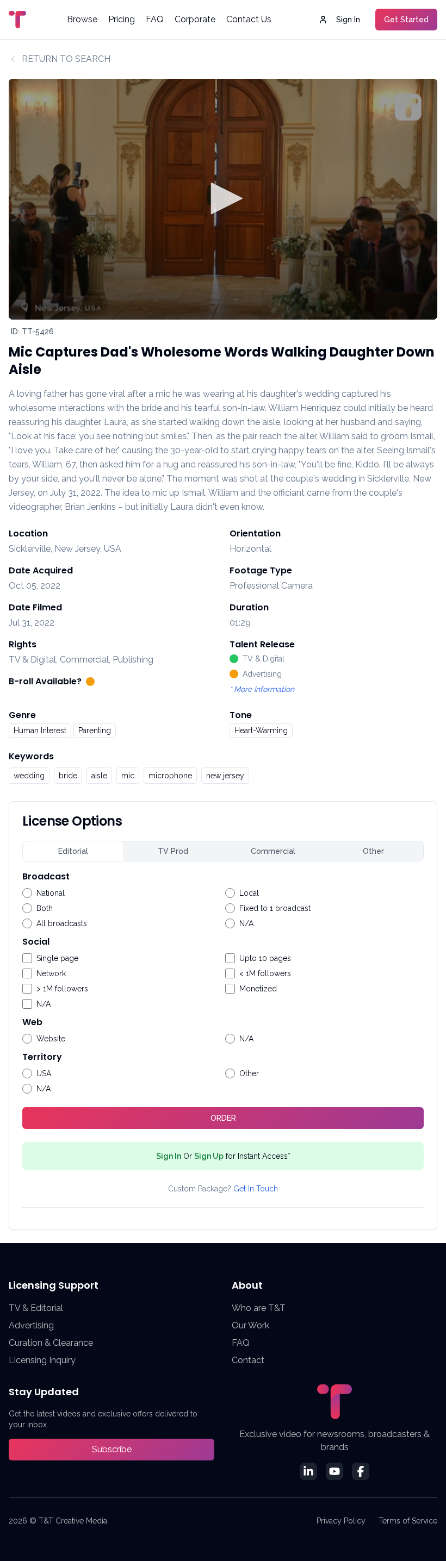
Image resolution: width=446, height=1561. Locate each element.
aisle (99, 775)
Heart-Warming (261, 730)
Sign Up (209, 1156)
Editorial (73, 851)
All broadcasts (61, 923)
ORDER (223, 1118)
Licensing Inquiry (42, 1360)
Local (249, 893)
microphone (170, 775)
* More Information (262, 689)
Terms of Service (408, 1520)
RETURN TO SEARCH (66, 59)
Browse (82, 19)
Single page (57, 958)
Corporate (195, 19)
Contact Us (248, 19)
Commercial (273, 851)
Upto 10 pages (265, 958)
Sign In (348, 19)
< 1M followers (265, 973)
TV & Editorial (36, 1308)
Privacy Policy (341, 1520)
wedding (29, 775)
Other (373, 851)
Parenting (94, 730)
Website (50, 1038)
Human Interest (40, 730)
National (50, 893)
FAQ (155, 19)
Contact (248, 1360)
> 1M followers (62, 988)
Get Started (406, 19)
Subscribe (112, 1449)
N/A (246, 923)
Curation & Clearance (51, 1343)
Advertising (31, 1325)
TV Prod (173, 851)
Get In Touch (255, 1188)
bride (68, 775)
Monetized (258, 988)
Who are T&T (259, 1308)
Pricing (121, 19)
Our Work (250, 1325)
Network (51, 973)
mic (127, 775)
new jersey (225, 775)
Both (44, 908)
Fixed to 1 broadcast (275, 908)
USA (43, 1073)
